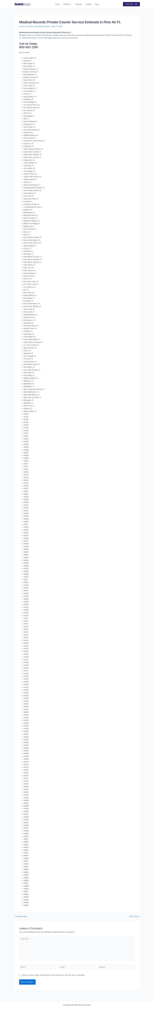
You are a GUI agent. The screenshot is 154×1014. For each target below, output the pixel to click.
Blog (97, 4)
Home (57, 4)
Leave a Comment (26, 26)
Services (66, 4)
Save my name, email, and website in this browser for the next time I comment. (53, 975)
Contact (88, 4)
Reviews (79, 4)
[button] (71, 4)
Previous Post (20, 916)
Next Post (135, 916)
